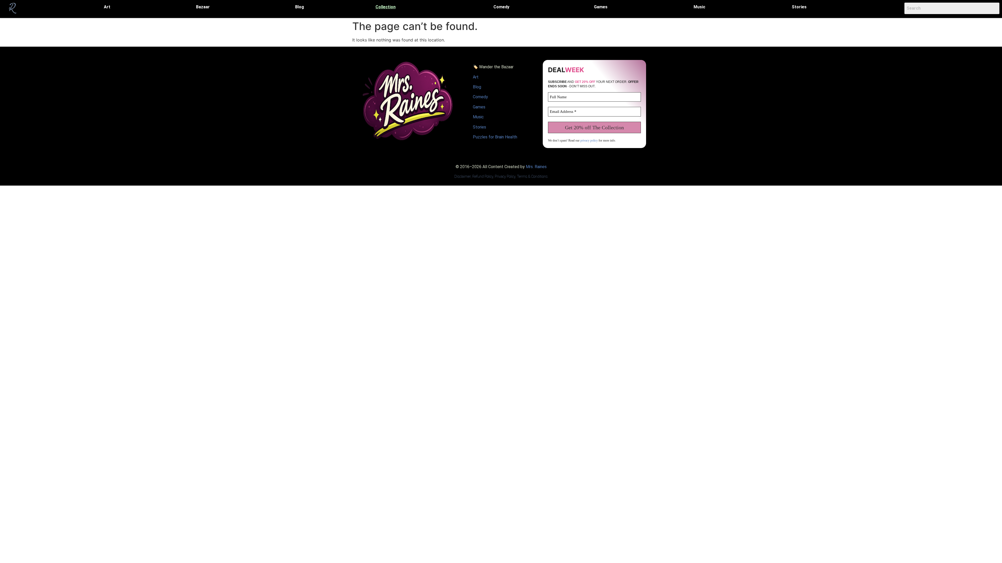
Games (600, 6)
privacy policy (589, 140)
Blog (299, 6)
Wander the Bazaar (496, 66)
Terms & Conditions (532, 176)
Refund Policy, (483, 176)
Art (107, 6)
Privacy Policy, (505, 176)
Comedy (501, 6)
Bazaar (203, 6)
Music (699, 6)
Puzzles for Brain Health (495, 136)
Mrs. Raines (536, 166)
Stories (799, 6)
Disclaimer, (463, 176)
